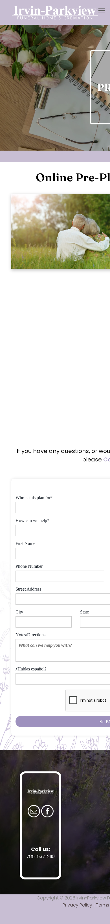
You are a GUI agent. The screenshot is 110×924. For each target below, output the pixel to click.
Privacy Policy (77, 905)
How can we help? (32, 520)
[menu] (101, 10)
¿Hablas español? (31, 668)
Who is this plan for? (34, 497)
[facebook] (47, 812)
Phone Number (29, 566)
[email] (34, 812)
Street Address (28, 589)
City (19, 612)
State (84, 612)
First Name (25, 543)
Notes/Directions (30, 634)
